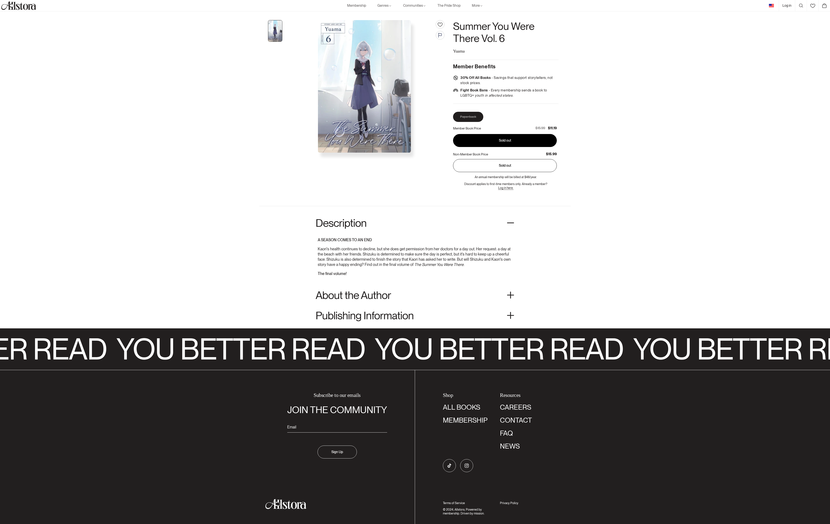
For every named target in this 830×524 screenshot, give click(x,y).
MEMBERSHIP (465, 420)
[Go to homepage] (334, 504)
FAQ (506, 433)
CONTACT (516, 420)
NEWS (510, 446)
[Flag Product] (440, 35)
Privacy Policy (509, 503)
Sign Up (337, 452)
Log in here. (506, 188)
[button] (384, 6)
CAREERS (515, 407)
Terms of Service (454, 503)
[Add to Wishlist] (440, 24)
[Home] (18, 5)
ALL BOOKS (461, 407)
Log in (787, 5)
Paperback (471, 118)
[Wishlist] (812, 5)
